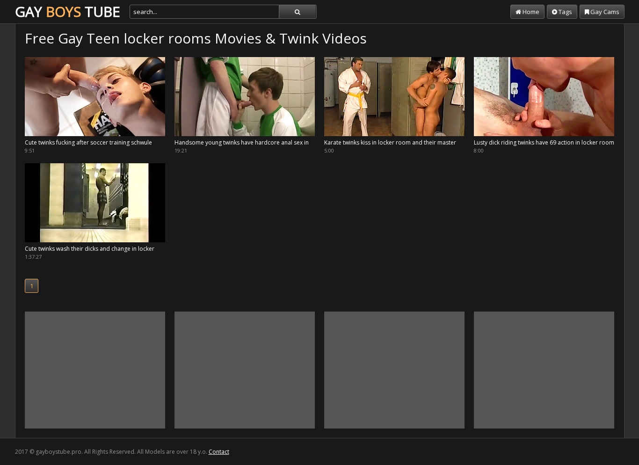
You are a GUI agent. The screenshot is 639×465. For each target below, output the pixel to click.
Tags (564, 11)
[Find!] (297, 11)
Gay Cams (604, 11)
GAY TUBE (67, 11)
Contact (219, 452)
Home (530, 11)
